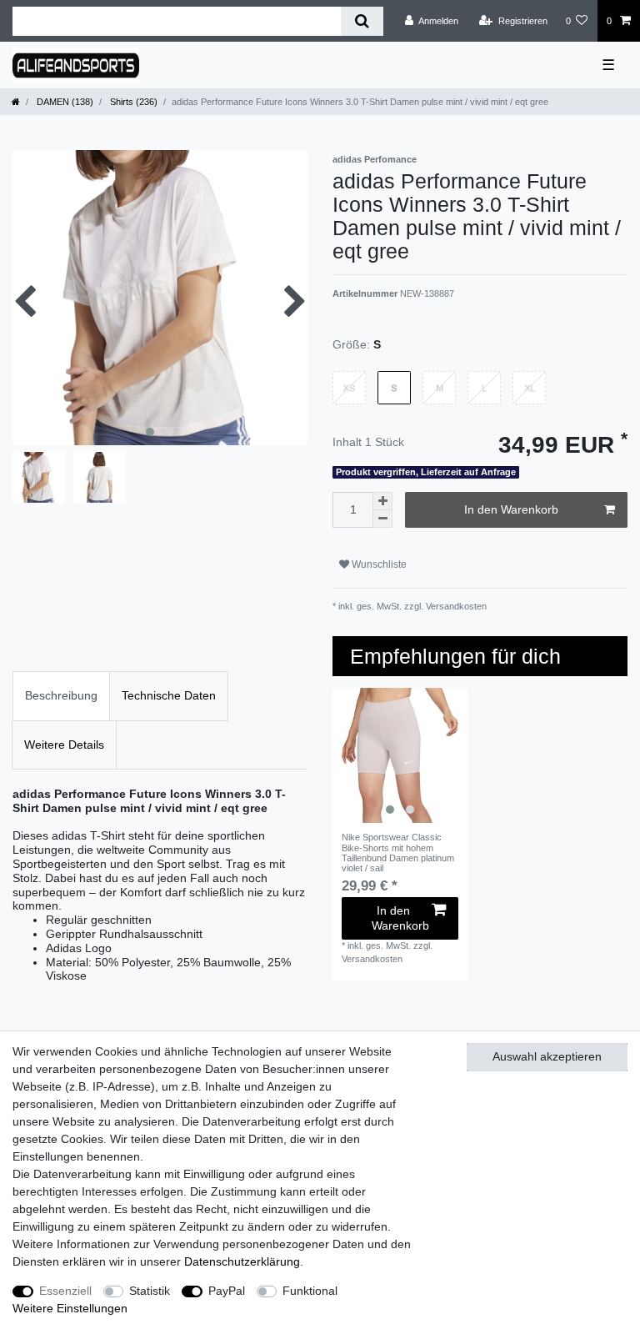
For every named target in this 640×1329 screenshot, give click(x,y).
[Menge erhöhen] (382, 501)
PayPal (226, 1290)
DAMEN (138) (63, 102)
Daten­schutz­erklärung (242, 1261)
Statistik (149, 1290)
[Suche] (362, 21)
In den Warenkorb (511, 509)
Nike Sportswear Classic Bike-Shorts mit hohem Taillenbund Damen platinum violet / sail (398, 852)
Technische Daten (169, 695)
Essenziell (65, 1290)
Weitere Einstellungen (70, 1308)
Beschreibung (61, 695)
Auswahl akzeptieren (547, 1056)
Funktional (310, 1290)
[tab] (61, 695)
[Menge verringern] (382, 519)
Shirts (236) (133, 102)
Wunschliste (378, 564)
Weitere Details (64, 744)
